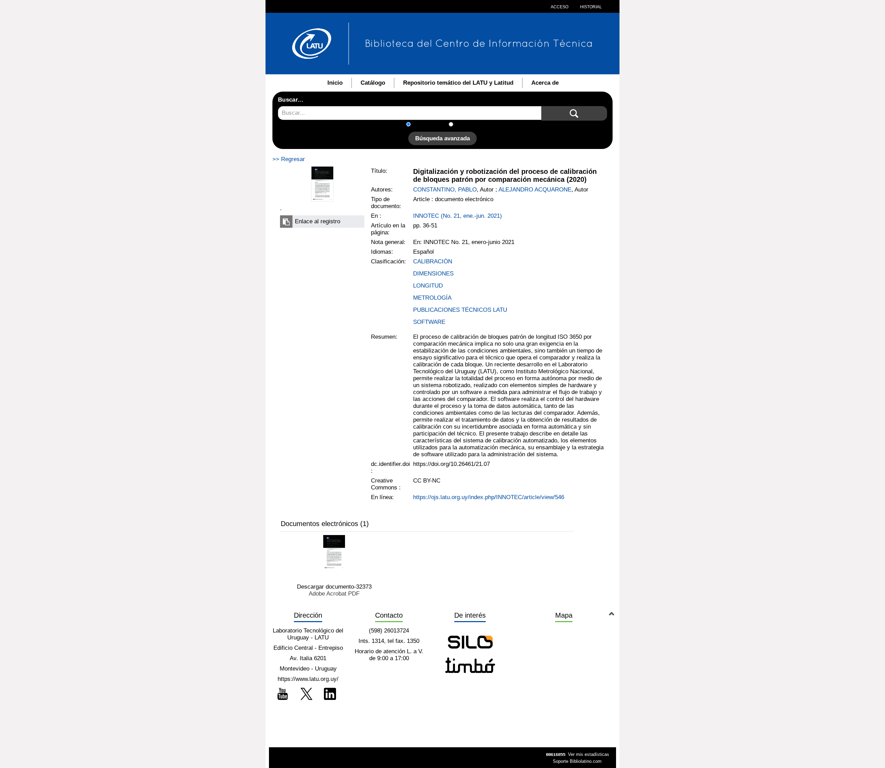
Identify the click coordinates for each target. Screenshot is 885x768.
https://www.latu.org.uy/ (308, 679)
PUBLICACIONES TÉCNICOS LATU (460, 310)
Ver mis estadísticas (588, 754)
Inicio (335, 82)
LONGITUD (428, 285)
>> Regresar (288, 159)
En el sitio (470, 125)
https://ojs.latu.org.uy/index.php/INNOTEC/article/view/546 (488, 497)
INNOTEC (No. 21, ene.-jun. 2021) (457, 216)
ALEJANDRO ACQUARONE (535, 189)
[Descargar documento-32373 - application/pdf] (334, 552)
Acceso (559, 6)
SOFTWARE (429, 322)
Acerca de (545, 82)
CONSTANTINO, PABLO (445, 189)
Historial (590, 6)
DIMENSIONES (433, 273)
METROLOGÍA (432, 297)
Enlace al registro (317, 221)
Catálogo (373, 82)
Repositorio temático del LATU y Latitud (458, 82)
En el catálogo (431, 125)
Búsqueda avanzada (442, 138)
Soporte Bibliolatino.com (577, 761)
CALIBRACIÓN (432, 261)
